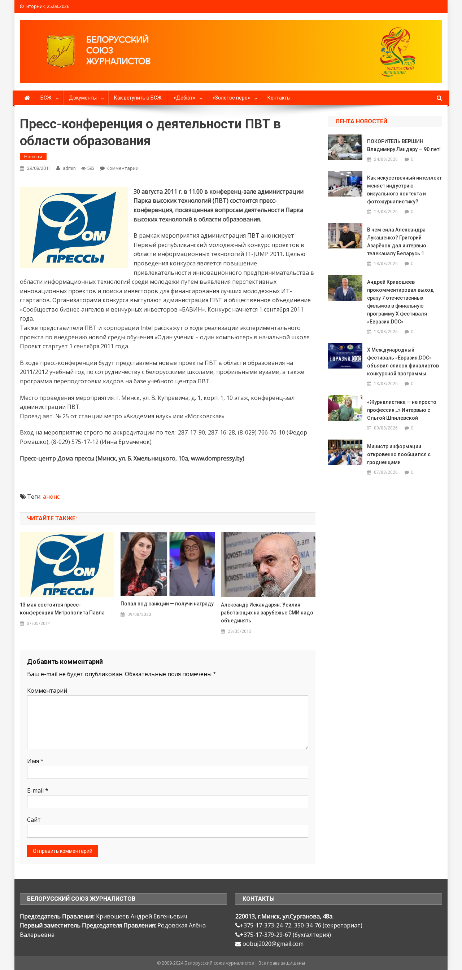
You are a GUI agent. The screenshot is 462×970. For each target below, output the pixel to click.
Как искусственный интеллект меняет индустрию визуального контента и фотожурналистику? (404, 189)
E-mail (37, 790)
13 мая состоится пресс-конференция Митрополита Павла (62, 609)
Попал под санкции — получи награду (167, 604)
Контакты (279, 98)
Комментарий (47, 691)
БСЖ (46, 98)
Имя (35, 761)
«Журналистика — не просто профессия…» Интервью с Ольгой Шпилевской (401, 410)
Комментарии (122, 168)
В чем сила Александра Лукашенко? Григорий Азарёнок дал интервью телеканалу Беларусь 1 (396, 241)
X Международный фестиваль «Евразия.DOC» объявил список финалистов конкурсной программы (403, 361)
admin (69, 168)
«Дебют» (184, 98)
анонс (51, 497)
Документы (83, 98)
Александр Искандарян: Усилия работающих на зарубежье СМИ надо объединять (267, 612)
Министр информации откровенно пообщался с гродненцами (399, 454)
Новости (33, 157)
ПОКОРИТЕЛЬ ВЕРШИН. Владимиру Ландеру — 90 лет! (404, 145)
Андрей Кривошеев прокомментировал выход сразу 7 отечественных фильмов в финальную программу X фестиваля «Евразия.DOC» (400, 302)
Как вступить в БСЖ (138, 98)
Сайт (34, 820)
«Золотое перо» (231, 98)
